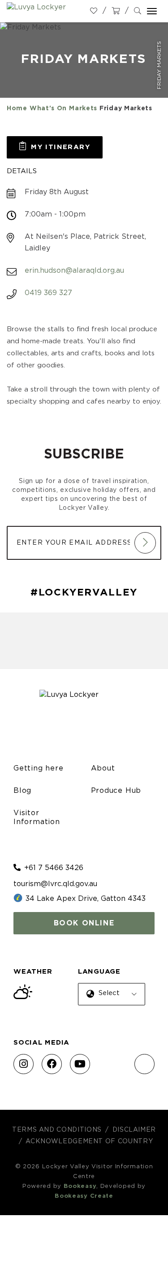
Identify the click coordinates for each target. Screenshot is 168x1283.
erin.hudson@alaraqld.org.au (74, 270)
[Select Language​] (110, 1001)
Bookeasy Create (84, 1196)
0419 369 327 (48, 292)
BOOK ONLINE (84, 923)
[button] (55, 147)
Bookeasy (80, 1186)
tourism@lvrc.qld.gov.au (55, 883)
